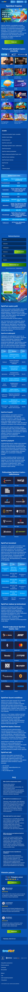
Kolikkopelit (22, 54)
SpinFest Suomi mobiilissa (8, 157)
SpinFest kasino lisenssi (7, 159)
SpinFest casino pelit (7, 142)
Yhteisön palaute (6, 168)
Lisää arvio (14, 882)
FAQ (3, 165)
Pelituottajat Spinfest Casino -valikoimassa (12, 145)
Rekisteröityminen (6, 140)
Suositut (3, 54)
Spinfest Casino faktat (7, 137)
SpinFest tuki (5, 162)
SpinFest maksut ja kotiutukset (9, 151)
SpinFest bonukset (6, 148)
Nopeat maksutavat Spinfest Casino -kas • (11, 154)
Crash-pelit (15, 54)
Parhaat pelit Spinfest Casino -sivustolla (11, 134)
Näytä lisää (14, 931)
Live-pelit (8, 54)
